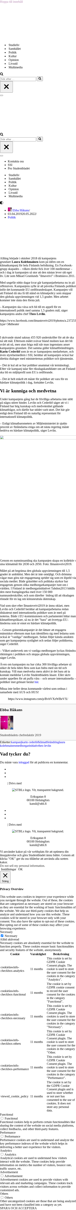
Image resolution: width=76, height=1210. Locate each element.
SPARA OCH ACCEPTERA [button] (18, 1208)
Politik (13, 52)
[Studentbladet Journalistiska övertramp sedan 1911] (19, 38)
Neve (3, 783)
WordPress (29, 783)
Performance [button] (8, 1132)
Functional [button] (6, 1114)
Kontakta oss (16, 161)
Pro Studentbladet (19, 168)
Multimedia (16, 67)
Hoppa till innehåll (11, 1)
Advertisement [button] (9, 1172)
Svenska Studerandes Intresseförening (32, 773)
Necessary (11, 936)
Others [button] (4, 1193)
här (36, 682)
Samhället (15, 48)
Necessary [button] (6, 932)
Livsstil (13, 63)
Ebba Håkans (20, 210)
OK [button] (20, 869)
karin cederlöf (30, 742)
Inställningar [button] (8, 869)
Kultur (13, 56)
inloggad (24, 762)
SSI (10, 165)
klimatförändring (49, 742)
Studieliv (14, 45)
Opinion (14, 60)
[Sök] (1, 74)
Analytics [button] (6, 1150)
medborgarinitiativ (27, 745)
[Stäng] (6, 87)
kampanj (16, 742)
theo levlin (44, 745)
